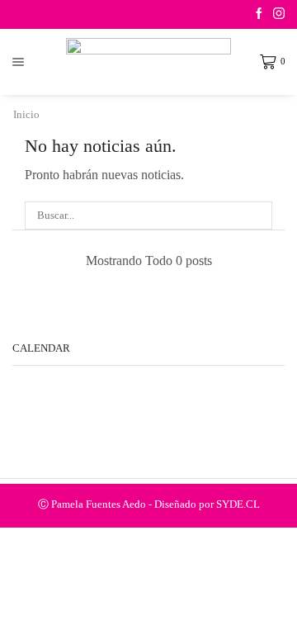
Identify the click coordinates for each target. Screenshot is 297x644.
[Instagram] (279, 14)
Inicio (26, 114)
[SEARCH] (258, 215)
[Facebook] (259, 14)
